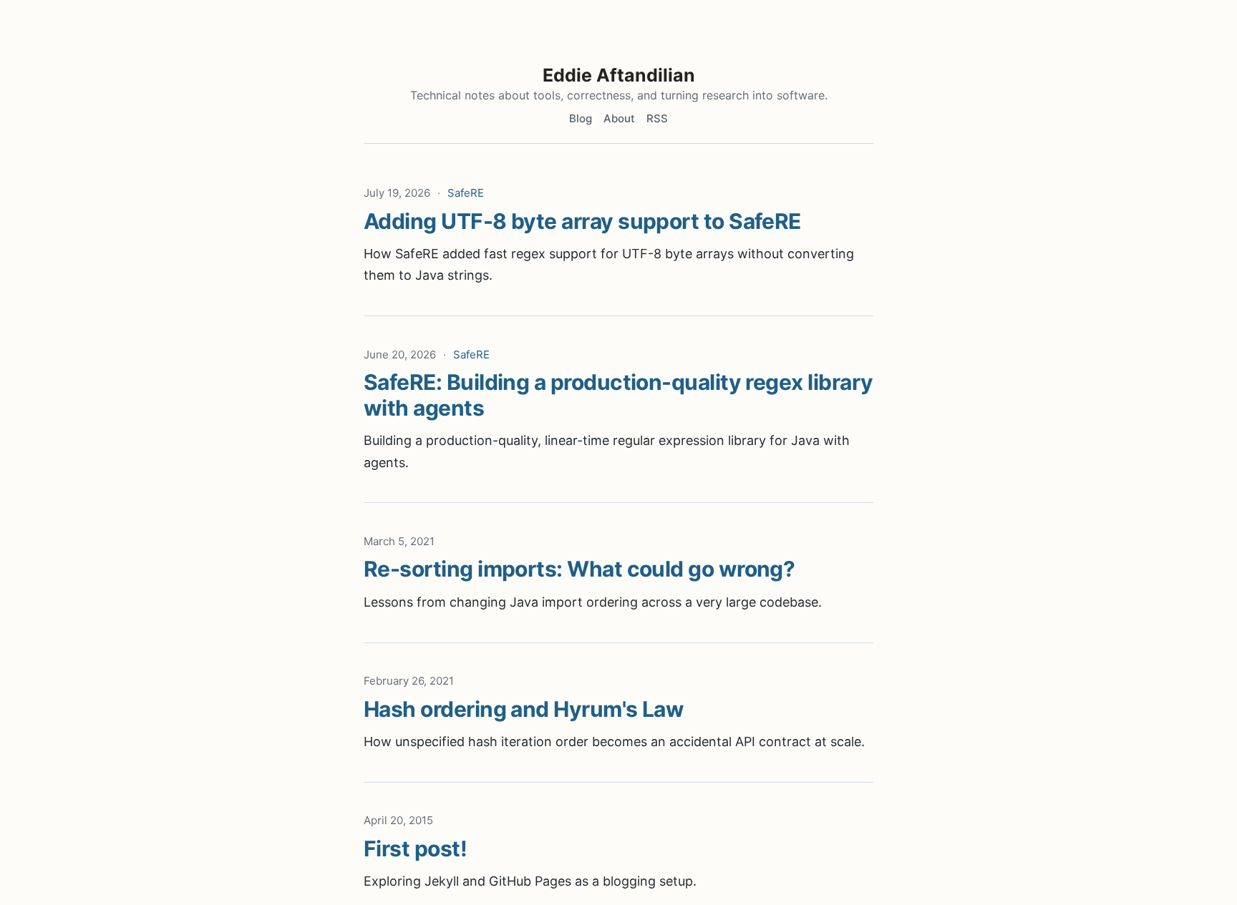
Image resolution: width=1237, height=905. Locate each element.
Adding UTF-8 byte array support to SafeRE (582, 221)
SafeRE (465, 193)
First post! (415, 848)
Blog (580, 118)
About (619, 118)
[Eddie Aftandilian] (618, 37)
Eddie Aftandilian (619, 75)
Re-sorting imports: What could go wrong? (579, 569)
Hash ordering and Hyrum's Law (524, 709)
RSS (657, 118)
